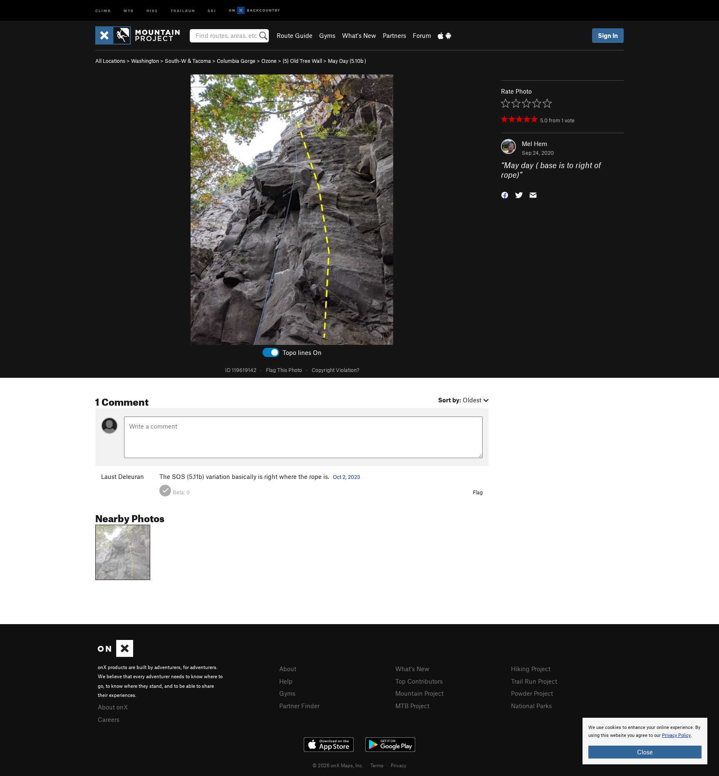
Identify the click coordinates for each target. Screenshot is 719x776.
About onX (113, 707)
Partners (394, 35)
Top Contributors (419, 681)
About (287, 668)
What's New (359, 35)
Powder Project (532, 693)
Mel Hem (534, 143)
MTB (129, 10)
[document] (645, 741)
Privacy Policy (676, 735)
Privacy (399, 765)
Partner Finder (299, 705)
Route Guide (294, 35)
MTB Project (412, 705)
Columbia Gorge (236, 60)
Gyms (327, 35)
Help (286, 681)
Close (645, 752)
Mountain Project (419, 693)
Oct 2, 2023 (346, 477)
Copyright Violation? (335, 370)
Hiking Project (530, 668)
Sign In (608, 35)
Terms (377, 765)
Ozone (269, 60)
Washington (145, 60)
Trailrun (183, 10)
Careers (108, 719)
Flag (478, 492)
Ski (212, 10)
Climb (103, 10)
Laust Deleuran (122, 476)
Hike (152, 10)
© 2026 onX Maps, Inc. (337, 765)
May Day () (347, 60)
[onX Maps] (115, 654)
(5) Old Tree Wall (302, 60)
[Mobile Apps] (444, 35)
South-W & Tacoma (188, 60)
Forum (422, 35)
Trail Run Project (534, 681)
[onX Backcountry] (254, 10)
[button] (504, 194)
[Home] (141, 35)
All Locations (110, 60)
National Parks (531, 705)
